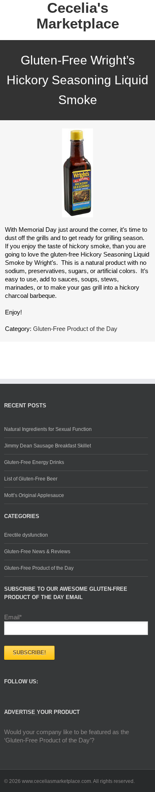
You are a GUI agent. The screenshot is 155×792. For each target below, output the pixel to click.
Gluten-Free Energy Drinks (34, 462)
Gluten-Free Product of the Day (75, 328)
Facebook (6, 703)
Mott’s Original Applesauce (34, 495)
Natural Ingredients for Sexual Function (48, 429)
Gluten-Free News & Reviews (37, 551)
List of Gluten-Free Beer (30, 479)
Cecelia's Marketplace (77, 15)
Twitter (18, 705)
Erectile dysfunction (26, 535)
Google (34, 706)
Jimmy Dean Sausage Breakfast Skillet (47, 446)
